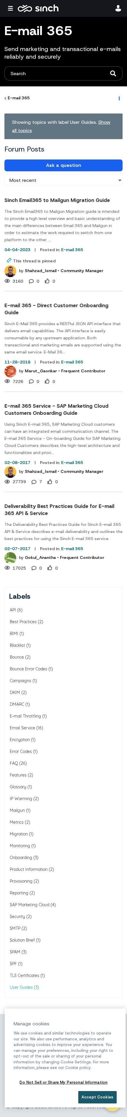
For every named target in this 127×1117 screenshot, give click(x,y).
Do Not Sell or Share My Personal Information (63, 1082)
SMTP (15, 928)
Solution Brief (22, 940)
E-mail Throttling (25, 716)
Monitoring (20, 845)
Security (17, 916)
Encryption (20, 739)
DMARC (17, 704)
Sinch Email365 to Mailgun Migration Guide (57, 200)
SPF (13, 963)
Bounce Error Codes (28, 669)
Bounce (17, 657)
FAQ (14, 763)
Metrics (17, 822)
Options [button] (119, 98)
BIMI (14, 633)
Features (18, 775)
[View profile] (10, 271)
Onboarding (21, 857)
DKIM (15, 692)
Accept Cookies (97, 1097)
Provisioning (21, 881)
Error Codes (21, 751)
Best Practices (23, 621)
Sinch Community (38, 8)
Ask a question (63, 165)
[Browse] (12, 8)
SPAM (15, 952)
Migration (19, 834)
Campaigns (20, 680)
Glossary (18, 786)
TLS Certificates (24, 975)
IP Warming (21, 798)
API (13, 610)
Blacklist (17, 645)
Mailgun (17, 810)
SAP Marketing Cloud (29, 904)
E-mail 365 (19, 98)
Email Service (22, 728)
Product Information (29, 869)
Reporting (19, 893)
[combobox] (63, 73)
